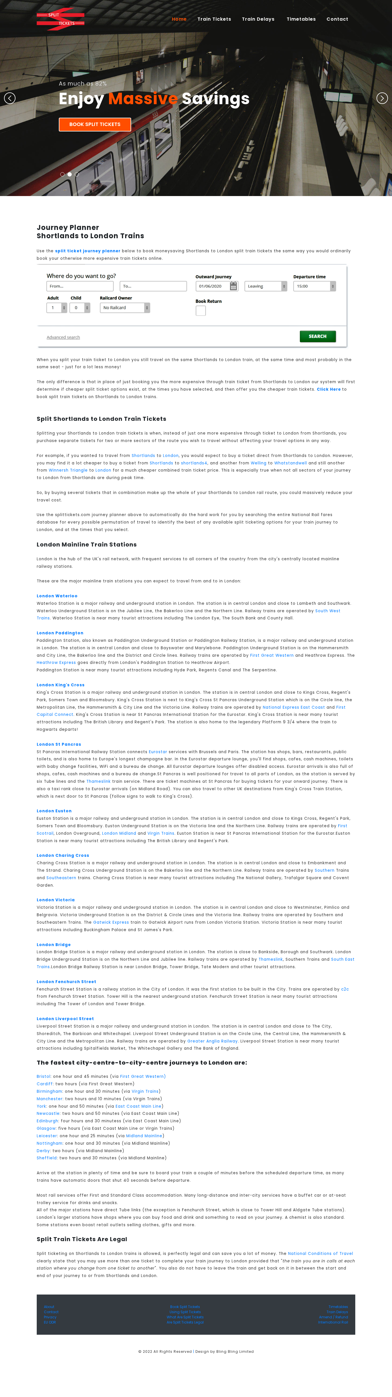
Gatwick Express (111, 922)
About (49, 1306)
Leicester (47, 1136)
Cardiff (45, 1084)
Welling (259, 463)
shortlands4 (194, 463)
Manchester (50, 1099)
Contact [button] (338, 19)
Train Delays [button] (259, 19)
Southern (325, 870)
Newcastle (48, 1113)
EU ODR (50, 1322)
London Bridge (54, 945)
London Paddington (60, 633)
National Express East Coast (294, 707)
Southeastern (61, 878)
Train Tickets (214, 19)
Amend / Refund (333, 1317)
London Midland (119, 833)
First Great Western (272, 655)
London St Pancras (59, 744)
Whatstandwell (290, 463)
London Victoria (56, 900)
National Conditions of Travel (320, 1253)
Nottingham (50, 1143)
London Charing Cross (63, 855)
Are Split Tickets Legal (185, 1322)
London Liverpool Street (65, 1019)
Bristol (44, 1076)
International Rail (333, 1322)
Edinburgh (47, 1121)
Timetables (301, 19)
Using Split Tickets (185, 1311)
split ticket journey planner (88, 251)
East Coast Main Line (139, 1106)
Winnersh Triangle (68, 470)
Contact (51, 1311)
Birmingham (49, 1091)
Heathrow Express (56, 662)
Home (182, 18)
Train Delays (337, 1311)
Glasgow (46, 1128)
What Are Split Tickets (185, 1317)
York (41, 1106)
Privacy (50, 1317)
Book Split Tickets (95, 124)
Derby (43, 1151)
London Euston (54, 811)
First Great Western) (143, 1076)
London (171, 455)
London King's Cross (61, 685)
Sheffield (47, 1158)
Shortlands (143, 455)
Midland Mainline (144, 1136)
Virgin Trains (161, 833)
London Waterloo (57, 596)
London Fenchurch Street (66, 982)
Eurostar (158, 752)
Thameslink (98, 781)
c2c (345, 989)
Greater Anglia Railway (212, 1041)
